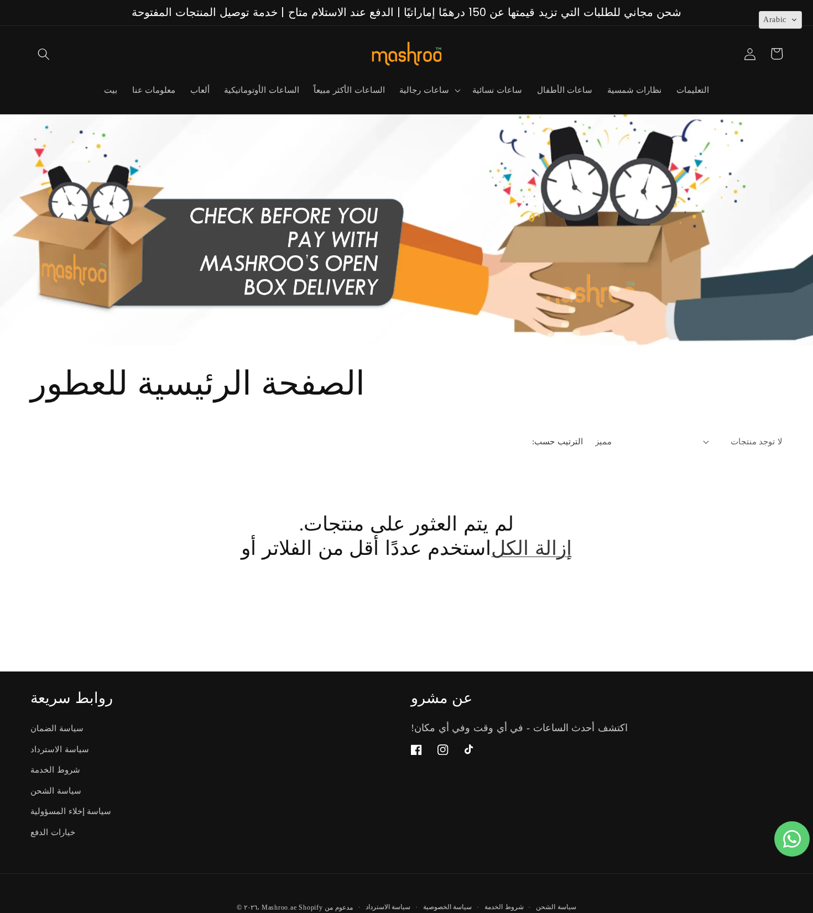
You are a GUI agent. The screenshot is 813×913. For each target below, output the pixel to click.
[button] (43, 53)
